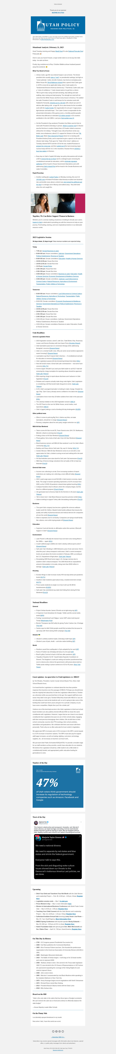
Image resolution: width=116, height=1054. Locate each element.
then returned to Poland (55, 136)
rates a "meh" (55, 77)
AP (78, 422)
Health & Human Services (74, 258)
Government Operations (72, 253)
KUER (78, 409)
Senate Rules (47, 266)
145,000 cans (40, 179)
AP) (77, 649)
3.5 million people (64, 115)
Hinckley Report (74, 343)
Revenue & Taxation (57, 256)
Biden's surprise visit (69, 126)
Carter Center (49, 108)
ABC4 (73, 402)
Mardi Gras (59, 51)
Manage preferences (58, 1050)
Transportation (70, 296)
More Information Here (63, 919)
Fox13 (46, 379)
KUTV (43, 577)
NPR (42, 615)
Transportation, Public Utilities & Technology (50, 284)
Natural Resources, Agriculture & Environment (62, 281)
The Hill (39, 625)
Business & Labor (64, 274)
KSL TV (45, 366)
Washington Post (46, 620)
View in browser (58, 4)
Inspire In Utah (37, 222)
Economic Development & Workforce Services (64, 276)
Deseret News (54, 348)
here (69, 904)
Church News (58, 489)
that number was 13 (67, 118)
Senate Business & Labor (50, 251)
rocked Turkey (53, 177)
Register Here (63, 909)
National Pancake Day (75, 51)
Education (62, 258)
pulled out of (61, 146)
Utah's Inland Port (49, 166)
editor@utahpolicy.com (47, 39)
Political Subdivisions (43, 256)
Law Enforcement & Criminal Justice (70, 293)
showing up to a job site (57, 103)
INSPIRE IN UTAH (58, 13)
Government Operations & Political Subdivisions (58, 304)
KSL (78, 361)
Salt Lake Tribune (42, 374)
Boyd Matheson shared (55, 82)
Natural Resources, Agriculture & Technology (50, 296)
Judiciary (61, 253)
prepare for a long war (43, 146)
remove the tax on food (48, 159)
